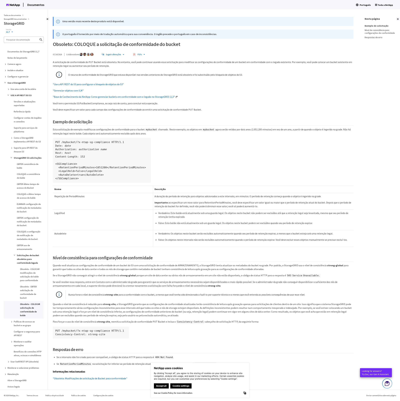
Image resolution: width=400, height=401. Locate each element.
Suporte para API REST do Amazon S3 (26, 149)
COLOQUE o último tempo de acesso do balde (29, 196)
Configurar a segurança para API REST (27, 333)
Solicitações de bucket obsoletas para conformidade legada (28, 259)
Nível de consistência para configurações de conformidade (380, 31)
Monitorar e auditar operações (23, 343)
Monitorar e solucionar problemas (23, 367)
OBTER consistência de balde (27, 166)
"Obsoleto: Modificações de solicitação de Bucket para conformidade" (90, 378)
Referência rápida (22, 111)
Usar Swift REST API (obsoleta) (25, 361)
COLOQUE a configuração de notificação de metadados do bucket (28, 235)
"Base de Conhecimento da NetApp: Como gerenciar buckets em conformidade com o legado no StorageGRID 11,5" (114, 96)
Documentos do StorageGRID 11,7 (23, 51)
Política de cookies (78, 395)
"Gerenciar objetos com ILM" (68, 90)
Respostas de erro (373, 37)
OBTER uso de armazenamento (24, 247)
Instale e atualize (15, 70)
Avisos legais (14, 386)
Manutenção (13, 374)
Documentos (35, 5)
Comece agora (14, 64)
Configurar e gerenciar (18, 76)
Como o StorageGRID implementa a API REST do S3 (27, 139)
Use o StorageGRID (17, 82)
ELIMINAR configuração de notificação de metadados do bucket (29, 208)
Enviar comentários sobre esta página (381, 395)
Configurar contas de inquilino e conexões (28, 119)
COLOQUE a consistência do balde (28, 176)
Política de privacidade (54, 395)
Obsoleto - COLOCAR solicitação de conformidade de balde (30, 310)
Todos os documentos (12, 15)
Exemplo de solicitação (376, 25)
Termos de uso (32, 395)
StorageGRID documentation (15, 19)
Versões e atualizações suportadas (24, 103)
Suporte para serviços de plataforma (26, 129)
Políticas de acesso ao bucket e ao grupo (24, 323)
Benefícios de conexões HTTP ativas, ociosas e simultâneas (28, 353)
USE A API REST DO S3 (21, 95)
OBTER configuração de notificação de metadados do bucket (29, 221)
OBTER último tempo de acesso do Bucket (28, 186)
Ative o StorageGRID (17, 380)
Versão (8, 29)
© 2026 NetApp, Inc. (11, 395)
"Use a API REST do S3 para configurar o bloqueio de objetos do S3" (88, 84)
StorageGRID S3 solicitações (28, 157)
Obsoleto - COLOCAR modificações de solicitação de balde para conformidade (30, 275)
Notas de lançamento (17, 57)
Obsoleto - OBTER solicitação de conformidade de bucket (28, 292)
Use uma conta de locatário (23, 89)
